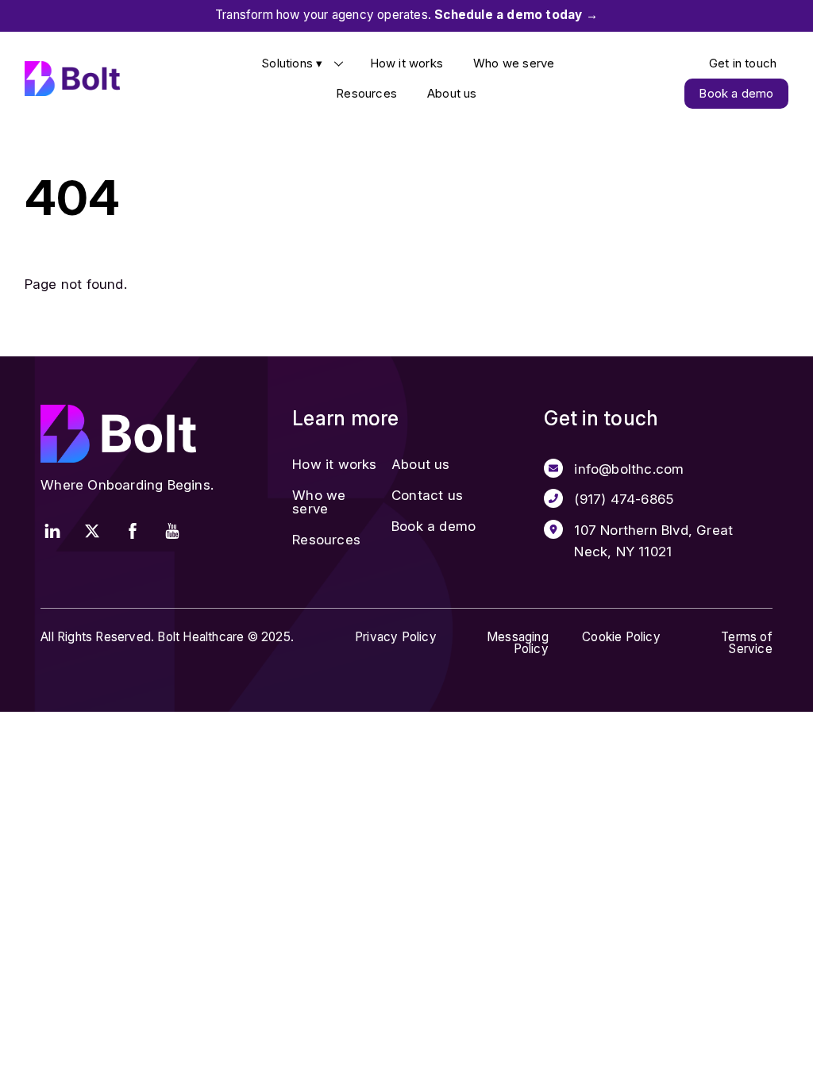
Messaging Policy (518, 642)
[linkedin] (52, 529)
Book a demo (736, 93)
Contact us (427, 495)
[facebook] (132, 529)
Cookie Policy (621, 636)
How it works (406, 63)
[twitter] (92, 529)
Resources (366, 93)
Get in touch (742, 63)
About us (452, 93)
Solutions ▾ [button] (291, 63)
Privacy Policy (396, 636)
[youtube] (172, 529)
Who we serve (513, 63)
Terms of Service (747, 642)
